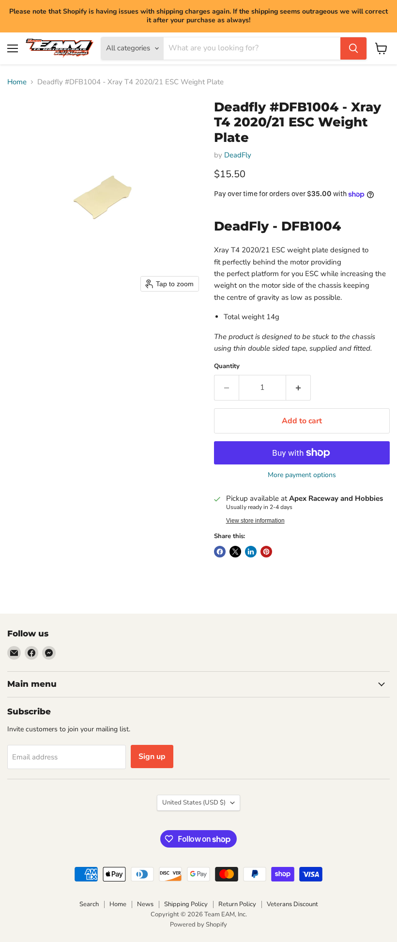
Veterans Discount (292, 904)
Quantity (227, 366)
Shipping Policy (186, 904)
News (145, 904)
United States (194, 802)
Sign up (152, 756)
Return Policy (237, 904)
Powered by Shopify (198, 924)
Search (89, 904)
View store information (255, 520)
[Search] (353, 48)
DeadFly (237, 155)
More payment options (302, 475)
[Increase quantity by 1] (298, 387)
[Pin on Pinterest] (266, 551)
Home (17, 82)
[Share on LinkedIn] (251, 551)
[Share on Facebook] (220, 551)
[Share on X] (235, 551)
